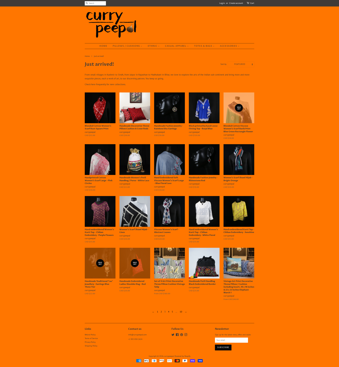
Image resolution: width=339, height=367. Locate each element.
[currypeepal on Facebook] (177, 335)
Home (103, 46)
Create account (236, 3)
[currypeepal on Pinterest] (181, 335)
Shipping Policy (91, 345)
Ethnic (153, 46)
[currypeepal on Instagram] (185, 335)
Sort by (223, 64)
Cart (252, 3)
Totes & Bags (203, 46)
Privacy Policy (90, 342)
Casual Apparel (176, 46)
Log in (222, 3)
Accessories (229, 46)
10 (181, 311)
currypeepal (169, 356)
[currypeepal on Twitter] (172, 335)
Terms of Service (91, 338)
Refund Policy (90, 334)
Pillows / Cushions (127, 46)
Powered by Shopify (182, 356)
